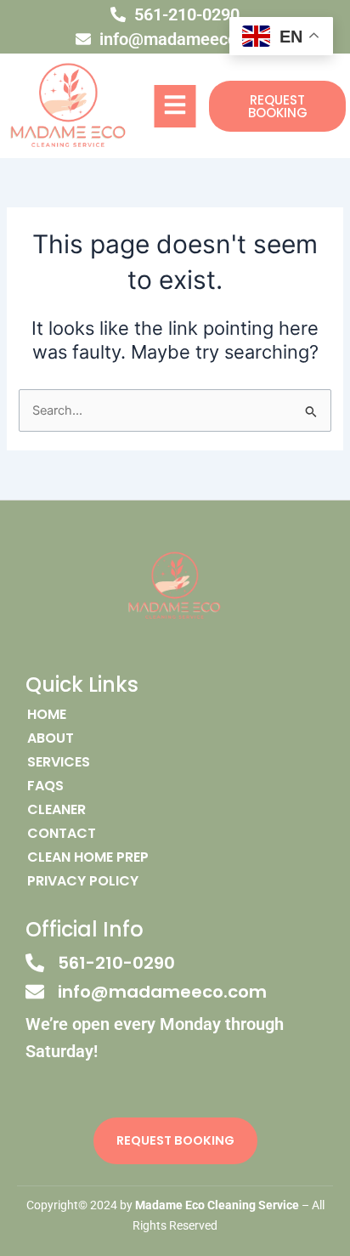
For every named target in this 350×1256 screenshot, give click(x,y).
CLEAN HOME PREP (88, 857)
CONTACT (61, 833)
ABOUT (50, 738)
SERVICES (58, 762)
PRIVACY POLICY (82, 881)
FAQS (45, 786)
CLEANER (56, 809)
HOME (46, 714)
